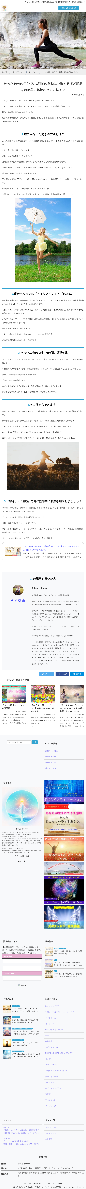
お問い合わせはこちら (68, 8)
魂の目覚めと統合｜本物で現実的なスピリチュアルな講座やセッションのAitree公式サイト (49, 1187)
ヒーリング (49, 1024)
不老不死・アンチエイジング (57, 1071)
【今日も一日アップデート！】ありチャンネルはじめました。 (43, 708)
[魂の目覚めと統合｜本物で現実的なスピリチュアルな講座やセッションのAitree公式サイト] (4, 8)
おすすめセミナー (52, 1082)
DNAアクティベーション (55, 1030)
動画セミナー (50, 756)
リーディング (50, 1106)
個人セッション (51, 768)
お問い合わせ (50, 1127)
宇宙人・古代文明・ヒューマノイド (59, 1012)
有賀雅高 (48, 1041)
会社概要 (48, 1139)
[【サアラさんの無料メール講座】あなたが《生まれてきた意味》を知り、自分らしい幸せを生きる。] (13, 555)
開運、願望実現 (51, 1076)
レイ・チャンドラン (53, 1088)
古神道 (48, 1094)
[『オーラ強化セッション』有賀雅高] (14, 694)
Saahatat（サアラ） (53, 1006)
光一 (47, 1035)
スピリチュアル (51, 1047)
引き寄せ (48, 1059)
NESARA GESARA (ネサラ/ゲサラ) (59, 1053)
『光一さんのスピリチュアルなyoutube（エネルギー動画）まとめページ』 (72, 708)
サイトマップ (50, 1133)
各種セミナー (50, 762)
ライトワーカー (51, 1018)
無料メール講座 (51, 751)
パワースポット (51, 1065)
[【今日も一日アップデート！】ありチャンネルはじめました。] (43, 694)
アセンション (50, 1100)
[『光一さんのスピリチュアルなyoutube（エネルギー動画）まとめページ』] (72, 694)
